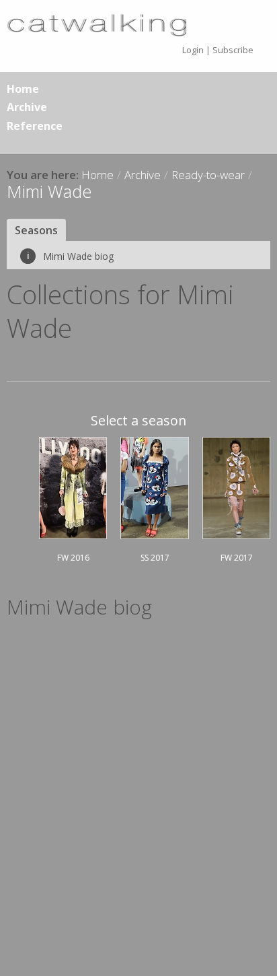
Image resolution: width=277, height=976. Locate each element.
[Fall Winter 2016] (73, 486)
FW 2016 (73, 557)
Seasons (36, 230)
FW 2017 (237, 557)
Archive (27, 107)
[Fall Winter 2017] (236, 486)
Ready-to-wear (208, 174)
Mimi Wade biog (70, 256)
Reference (35, 125)
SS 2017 (155, 557)
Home (23, 88)
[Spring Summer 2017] (154, 486)
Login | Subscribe (217, 50)
